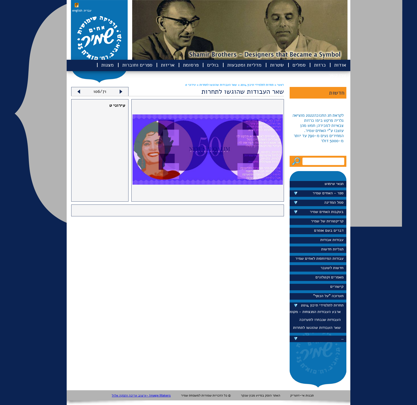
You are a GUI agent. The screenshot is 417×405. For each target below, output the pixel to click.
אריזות (167, 64)
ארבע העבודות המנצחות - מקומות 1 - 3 (316, 311)
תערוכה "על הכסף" (328, 296)
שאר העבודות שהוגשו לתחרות (317, 327)
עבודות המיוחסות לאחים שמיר (319, 258)
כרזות (320, 64)
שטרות (277, 64)
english (77, 10)
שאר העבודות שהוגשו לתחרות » (216, 85)
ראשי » (279, 85)
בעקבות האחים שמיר (327, 211)
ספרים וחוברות (137, 64)
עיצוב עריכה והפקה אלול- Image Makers (141, 395)
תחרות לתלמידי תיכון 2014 (322, 305)
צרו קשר (337, 75)
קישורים (337, 286)
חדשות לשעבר (332, 267)
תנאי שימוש (334, 183)
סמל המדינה (334, 202)
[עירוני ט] (207, 183)
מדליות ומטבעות (244, 64)
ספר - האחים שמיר (328, 193)
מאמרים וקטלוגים (329, 277)
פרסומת (191, 64)
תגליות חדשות (332, 249)
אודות (340, 64)
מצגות (107, 64)
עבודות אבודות (332, 239)
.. (342, 338)
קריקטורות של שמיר (327, 221)
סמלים (299, 64)
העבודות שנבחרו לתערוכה (320, 319)
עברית (87, 10)
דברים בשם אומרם (329, 230)
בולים (213, 64)
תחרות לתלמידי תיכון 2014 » (255, 85)
